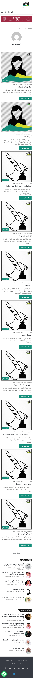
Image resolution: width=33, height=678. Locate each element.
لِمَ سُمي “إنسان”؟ (25, 236)
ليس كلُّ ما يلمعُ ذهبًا (25, 534)
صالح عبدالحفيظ (19, 650)
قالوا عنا (16, 663)
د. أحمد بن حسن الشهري (17, 576)
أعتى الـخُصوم (27, 335)
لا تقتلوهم (28, 285)
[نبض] (14, 674)
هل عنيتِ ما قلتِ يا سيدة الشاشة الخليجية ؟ (17, 434)
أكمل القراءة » (25, 98)
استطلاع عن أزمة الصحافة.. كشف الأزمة (13, 597)
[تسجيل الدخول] (12, 12)
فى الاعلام (21, 663)
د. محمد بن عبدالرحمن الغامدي (16, 627)
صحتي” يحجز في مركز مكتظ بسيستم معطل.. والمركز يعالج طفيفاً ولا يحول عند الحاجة (13, 616)
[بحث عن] (5, 12)
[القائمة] (2, 12)
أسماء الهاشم (16, 44)
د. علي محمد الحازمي (17, 584)
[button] (4, 674)
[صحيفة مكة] (26, 5)
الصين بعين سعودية (18, 648)
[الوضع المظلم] (9, 12)
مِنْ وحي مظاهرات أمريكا (23, 385)
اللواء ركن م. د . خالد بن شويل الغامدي (14, 567)
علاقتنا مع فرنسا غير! (18, 589)
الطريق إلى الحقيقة (25, 87)
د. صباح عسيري (19, 635)
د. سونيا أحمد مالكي (18, 591)
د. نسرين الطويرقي (18, 620)
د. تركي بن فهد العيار (18, 642)
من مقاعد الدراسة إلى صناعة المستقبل (13, 640)
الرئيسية (28, 28)
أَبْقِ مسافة (28, 136)
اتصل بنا (11, 663)
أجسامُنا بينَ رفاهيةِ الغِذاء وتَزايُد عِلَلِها (19, 186)
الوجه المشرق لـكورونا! (24, 484)
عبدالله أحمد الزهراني (17, 599)
